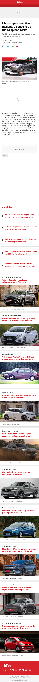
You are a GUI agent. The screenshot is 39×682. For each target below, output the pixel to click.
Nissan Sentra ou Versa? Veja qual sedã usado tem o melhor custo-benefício (18, 319)
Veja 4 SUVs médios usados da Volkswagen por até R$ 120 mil (14, 281)
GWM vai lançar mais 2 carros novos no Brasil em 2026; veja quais (21, 228)
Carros (20, 6)
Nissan (5, 155)
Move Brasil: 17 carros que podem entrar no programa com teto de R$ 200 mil (19, 550)
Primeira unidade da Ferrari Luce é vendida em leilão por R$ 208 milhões (20, 265)
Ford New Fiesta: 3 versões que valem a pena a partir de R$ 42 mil (18, 511)
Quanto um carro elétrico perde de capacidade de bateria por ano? (16, 588)
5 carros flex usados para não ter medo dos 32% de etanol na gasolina (21, 252)
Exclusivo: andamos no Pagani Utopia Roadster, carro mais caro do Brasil (20, 215)
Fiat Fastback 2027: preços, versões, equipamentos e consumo (17, 473)
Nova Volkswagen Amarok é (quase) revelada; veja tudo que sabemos (17, 435)
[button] (3, 46)
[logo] (19, 2)
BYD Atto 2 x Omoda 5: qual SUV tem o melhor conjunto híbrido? (20, 240)
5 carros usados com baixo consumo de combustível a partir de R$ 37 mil (18, 627)
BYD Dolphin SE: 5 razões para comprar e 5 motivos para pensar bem (19, 396)
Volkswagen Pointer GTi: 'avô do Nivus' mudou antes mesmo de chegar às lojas (18, 358)
